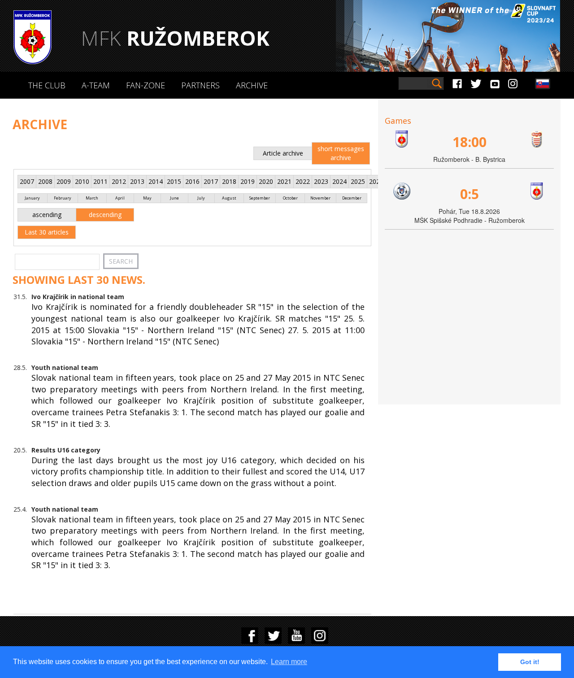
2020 (266, 181)
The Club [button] (46, 85)
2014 (155, 181)
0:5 (469, 194)
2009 (64, 181)
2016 (192, 181)
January (32, 198)
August (229, 198)
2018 (229, 181)
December (351, 198)
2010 (82, 181)
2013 (137, 181)
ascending (46, 214)
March (92, 198)
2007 (27, 181)
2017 (211, 181)
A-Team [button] (96, 85)
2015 (174, 181)
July (201, 198)
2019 (247, 181)
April (120, 198)
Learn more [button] (289, 661)
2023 (321, 181)
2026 (376, 181)
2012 (119, 181)
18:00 (469, 142)
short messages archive (340, 153)
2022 (303, 181)
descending (105, 214)
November (320, 198)
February (62, 198)
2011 (100, 181)
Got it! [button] (529, 661)
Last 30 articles (47, 232)
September (259, 198)
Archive (252, 85)
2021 (284, 181)
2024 (339, 181)
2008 (45, 181)
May (147, 198)
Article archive (283, 153)
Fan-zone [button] (145, 85)
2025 (358, 181)
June (174, 198)
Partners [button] (200, 85)
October (290, 198)
